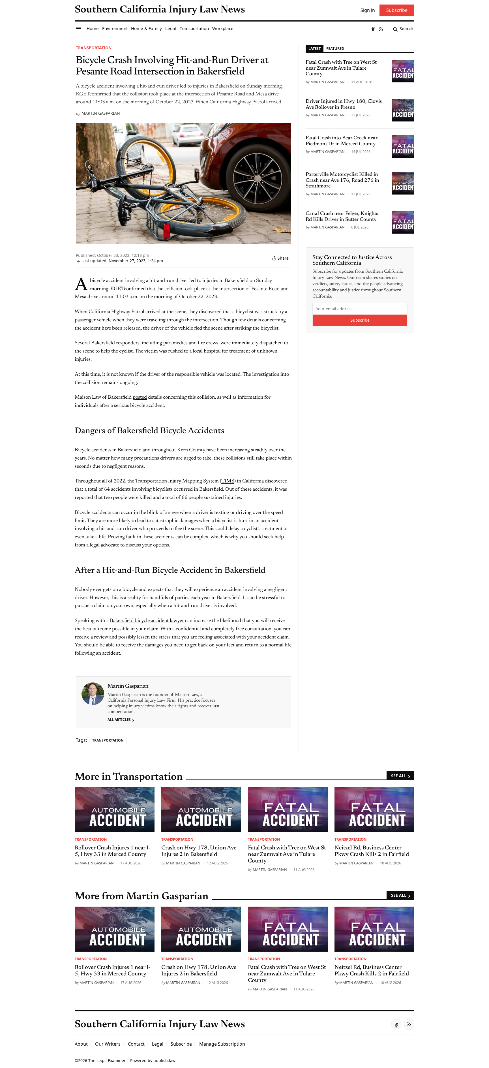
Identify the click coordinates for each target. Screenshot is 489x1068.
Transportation (93, 47)
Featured (335, 48)
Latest (314, 48)
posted (140, 397)
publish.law (164, 1060)
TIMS (227, 481)
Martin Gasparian (101, 113)
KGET (117, 289)
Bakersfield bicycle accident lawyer (147, 620)
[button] (181, 1044)
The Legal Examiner (107, 1060)
